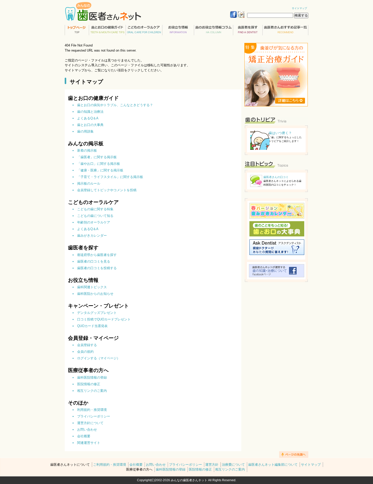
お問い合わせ (87, 429)
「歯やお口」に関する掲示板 (98, 164)
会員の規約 (85, 351)
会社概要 (83, 436)
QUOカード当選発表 (92, 326)
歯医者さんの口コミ (276, 177)
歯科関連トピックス (92, 287)
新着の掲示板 (87, 150)
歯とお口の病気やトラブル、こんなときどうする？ (115, 105)
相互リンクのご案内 (92, 391)
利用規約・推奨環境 (92, 410)
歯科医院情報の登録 (92, 377)
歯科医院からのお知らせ (95, 294)
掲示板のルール (88, 183)
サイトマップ (299, 8)
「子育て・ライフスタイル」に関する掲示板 (110, 177)
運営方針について (90, 423)
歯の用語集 (85, 131)
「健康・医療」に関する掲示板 (100, 170)
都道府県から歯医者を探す (97, 255)
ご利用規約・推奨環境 (109, 464)
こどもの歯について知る (95, 216)
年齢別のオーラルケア (93, 222)
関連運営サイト (88, 443)
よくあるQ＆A (87, 118)
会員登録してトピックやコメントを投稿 (107, 190)
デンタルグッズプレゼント (97, 313)
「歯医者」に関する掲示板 (97, 157)
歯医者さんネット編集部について (273, 464)
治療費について (233, 464)
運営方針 (211, 464)
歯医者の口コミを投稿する (97, 268)
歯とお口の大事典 (90, 125)
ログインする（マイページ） (98, 358)
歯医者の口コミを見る (93, 261)
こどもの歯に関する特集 (95, 209)
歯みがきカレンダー (92, 235)
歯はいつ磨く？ (280, 133)
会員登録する (87, 345)
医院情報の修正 (88, 384)
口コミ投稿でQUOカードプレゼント (104, 319)
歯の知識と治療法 (90, 112)
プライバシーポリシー (93, 416)
